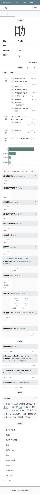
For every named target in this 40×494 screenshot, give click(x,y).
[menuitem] (20, 430)
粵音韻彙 (18, 102)
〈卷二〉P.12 (32, 133)
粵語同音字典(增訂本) (22, 82)
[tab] (7, 14)
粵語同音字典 (19, 96)
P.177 (34, 377)
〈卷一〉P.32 (32, 122)
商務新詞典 (19, 86)
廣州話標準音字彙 (21, 90)
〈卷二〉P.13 (32, 125)
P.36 (35, 351)
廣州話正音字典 (20, 78)
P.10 (35, 111)
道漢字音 (18, 122)
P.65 (35, 96)
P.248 (34, 365)
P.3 (35, 387)
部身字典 (18, 99)
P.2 (35, 138)
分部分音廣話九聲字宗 (22, 138)
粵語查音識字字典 (21, 93)
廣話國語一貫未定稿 (21, 108)
